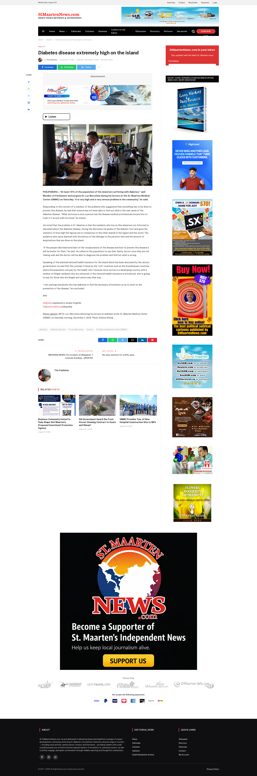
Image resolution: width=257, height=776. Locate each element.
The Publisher (51, 60)
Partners (168, 31)
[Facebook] (28, 82)
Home (52, 31)
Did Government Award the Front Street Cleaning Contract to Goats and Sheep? (97, 422)
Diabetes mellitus (52, 306)
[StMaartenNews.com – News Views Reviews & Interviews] (59, 16)
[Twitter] (28, 95)
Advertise (171, 3)
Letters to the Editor (118, 31)
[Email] (28, 102)
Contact (182, 3)
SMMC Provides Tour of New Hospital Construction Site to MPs (138, 421)
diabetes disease (57, 330)
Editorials (76, 31)
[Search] (193, 31)
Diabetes (47, 303)
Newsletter (193, 3)
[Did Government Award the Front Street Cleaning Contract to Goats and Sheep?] (97, 405)
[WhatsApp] (28, 89)
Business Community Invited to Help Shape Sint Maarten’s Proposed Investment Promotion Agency (55, 423)
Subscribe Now (206, 32)
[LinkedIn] (28, 109)
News (62, 31)
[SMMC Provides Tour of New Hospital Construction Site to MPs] (138, 405)
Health (41, 47)
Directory (155, 31)
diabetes (43, 330)
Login (215, 3)
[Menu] (43, 31)
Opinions (102, 31)
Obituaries (140, 31)
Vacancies (205, 3)
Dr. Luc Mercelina (76, 330)
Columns (89, 31)
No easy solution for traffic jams (118, 355)
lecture (90, 330)
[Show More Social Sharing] (99, 67)
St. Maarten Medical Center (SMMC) (111, 330)
